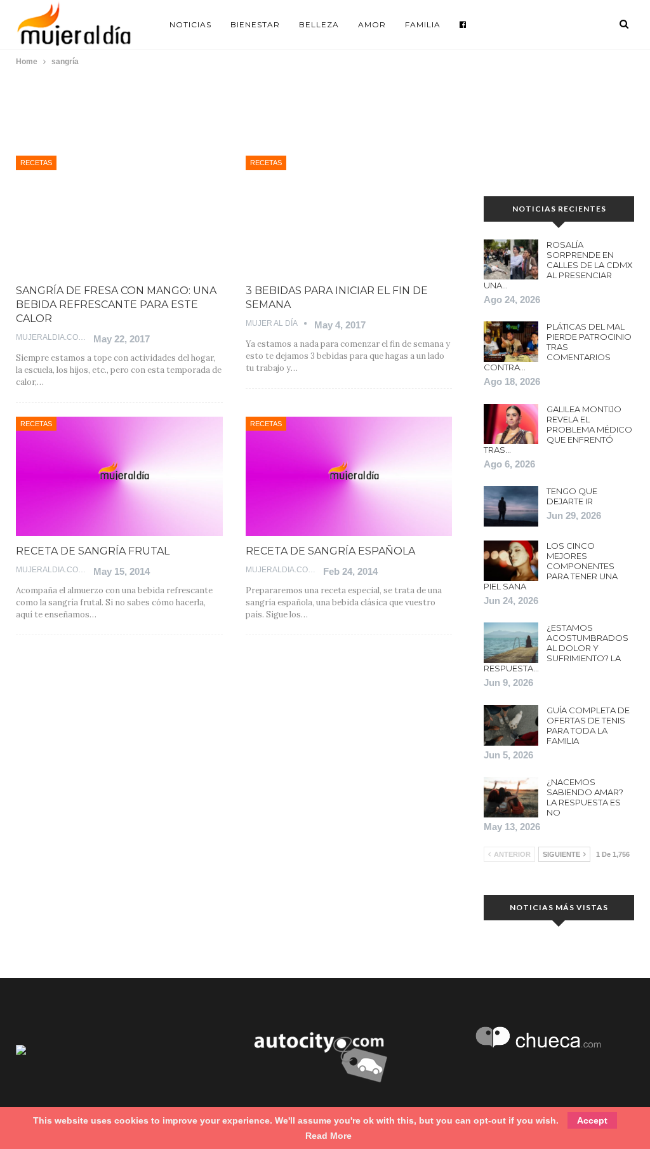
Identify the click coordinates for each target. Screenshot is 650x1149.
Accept (592, 1120)
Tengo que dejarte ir (572, 496)
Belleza (319, 24)
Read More (328, 1135)
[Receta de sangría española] (349, 477)
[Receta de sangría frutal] (119, 477)
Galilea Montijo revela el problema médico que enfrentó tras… (558, 429)
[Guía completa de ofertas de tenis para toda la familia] (511, 725)
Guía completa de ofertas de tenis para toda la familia (588, 725)
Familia (423, 24)
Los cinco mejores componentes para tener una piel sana (551, 566)
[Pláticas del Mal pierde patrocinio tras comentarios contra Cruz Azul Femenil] (511, 341)
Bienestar (255, 24)
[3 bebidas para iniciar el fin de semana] (349, 216)
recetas (36, 162)
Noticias (190, 24)
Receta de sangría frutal (92, 551)
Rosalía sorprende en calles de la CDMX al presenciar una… (558, 264)
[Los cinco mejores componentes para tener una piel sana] (511, 561)
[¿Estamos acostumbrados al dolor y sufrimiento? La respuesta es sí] (511, 642)
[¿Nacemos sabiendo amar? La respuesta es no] (511, 797)
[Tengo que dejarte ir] (511, 506)
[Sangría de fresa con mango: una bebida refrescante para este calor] (119, 216)
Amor (372, 24)
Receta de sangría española (330, 551)
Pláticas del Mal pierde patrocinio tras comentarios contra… (558, 346)
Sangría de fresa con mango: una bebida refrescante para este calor (116, 305)
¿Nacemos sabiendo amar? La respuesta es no (585, 797)
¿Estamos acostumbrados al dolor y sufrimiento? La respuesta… (556, 647)
